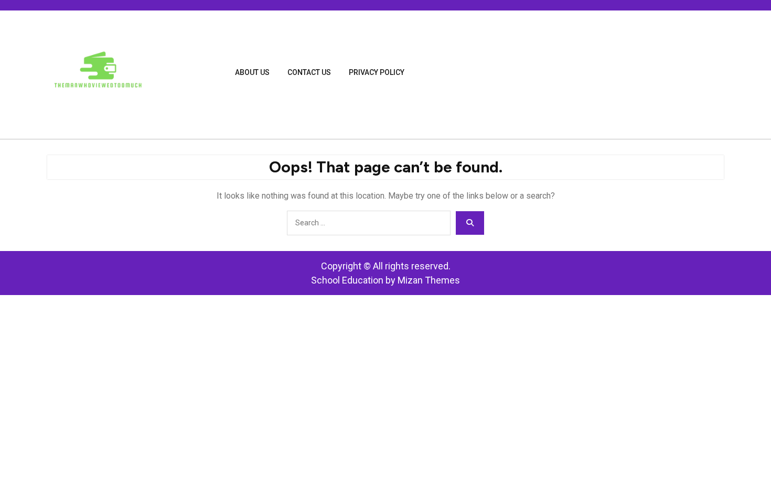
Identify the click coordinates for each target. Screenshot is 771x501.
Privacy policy (376, 72)
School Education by (385, 280)
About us (252, 72)
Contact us (309, 72)
